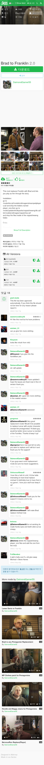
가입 (31, 569)
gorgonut (14, 418)
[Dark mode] (37, 3)
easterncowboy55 (17, 316)
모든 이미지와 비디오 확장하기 (22, 173)
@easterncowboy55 (18, 379)
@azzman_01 (15, 396)
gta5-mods (14, 298)
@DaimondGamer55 (18, 410)
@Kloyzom (14, 354)
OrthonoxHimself (17, 472)
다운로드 (23, 69)
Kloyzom (13, 339)
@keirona (14, 540)
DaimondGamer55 (22, 82)
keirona (13, 521)
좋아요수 (21, 180)
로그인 (22, 569)
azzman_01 (14, 328)
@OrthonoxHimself (18, 496)
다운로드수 (9, 180)
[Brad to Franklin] (22, 139)
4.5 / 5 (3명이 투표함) (7, 185)
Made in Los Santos (8, 757)
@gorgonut (15, 445)
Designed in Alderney (9, 754)
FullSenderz (15, 554)
